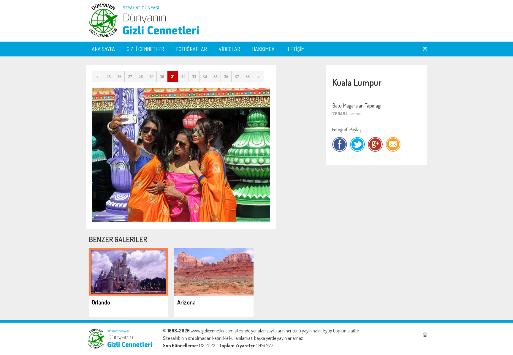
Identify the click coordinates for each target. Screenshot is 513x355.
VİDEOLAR (229, 49)
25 (109, 77)
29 (151, 77)
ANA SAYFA (103, 49)
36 (226, 77)
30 (162, 77)
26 (119, 77)
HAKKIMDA (263, 49)
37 (237, 77)
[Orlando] (128, 294)
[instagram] (425, 49)
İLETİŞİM (295, 49)
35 (215, 77)
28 (141, 77)
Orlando (101, 302)
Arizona (186, 302)
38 (248, 77)
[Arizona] (214, 294)
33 (194, 77)
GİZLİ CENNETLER (145, 49)
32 (183, 77)
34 (205, 77)
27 (130, 77)
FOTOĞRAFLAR (191, 49)
